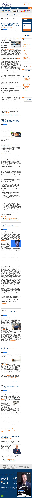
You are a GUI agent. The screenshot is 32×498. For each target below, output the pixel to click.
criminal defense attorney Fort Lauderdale (8, 219)
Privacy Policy (15, 474)
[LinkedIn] (27, 35)
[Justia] (28, 35)
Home (3, 8)
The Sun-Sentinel (5, 445)
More (30, 8)
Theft (24, 53)
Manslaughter (14, 218)
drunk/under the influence (7, 146)
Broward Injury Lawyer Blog (26, 72)
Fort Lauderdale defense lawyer (14, 460)
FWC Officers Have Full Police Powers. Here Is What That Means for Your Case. (27, 80)
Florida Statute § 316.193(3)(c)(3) (8, 49)
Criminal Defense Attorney (7, 218)
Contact (17, 8)
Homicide (5, 379)
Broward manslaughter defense (7, 430)
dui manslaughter (7, 115)
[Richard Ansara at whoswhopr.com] (13, 467)
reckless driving (9, 144)
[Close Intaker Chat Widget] (29, 473)
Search (30, 66)
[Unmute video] (18, 473)
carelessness (3, 144)
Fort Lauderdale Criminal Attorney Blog (6, 4)
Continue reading (7, 112)
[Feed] (29, 35)
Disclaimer (10, 474)
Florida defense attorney (6, 460)
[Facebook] (24, 35)
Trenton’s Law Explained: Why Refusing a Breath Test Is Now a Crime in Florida (26, 92)
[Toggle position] (27, 473)
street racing (17, 145)
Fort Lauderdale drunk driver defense (15, 115)
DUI (11, 218)
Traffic (17, 218)
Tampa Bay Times (7, 375)
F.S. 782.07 (3, 329)
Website (9, 8)
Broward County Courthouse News (26, 58)
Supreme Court (13, 379)
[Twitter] (25, 35)
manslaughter (13, 430)
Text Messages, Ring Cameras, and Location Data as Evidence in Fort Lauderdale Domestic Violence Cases (27, 85)
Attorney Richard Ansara (7, 459)
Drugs (24, 46)
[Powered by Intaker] (25, 496)
